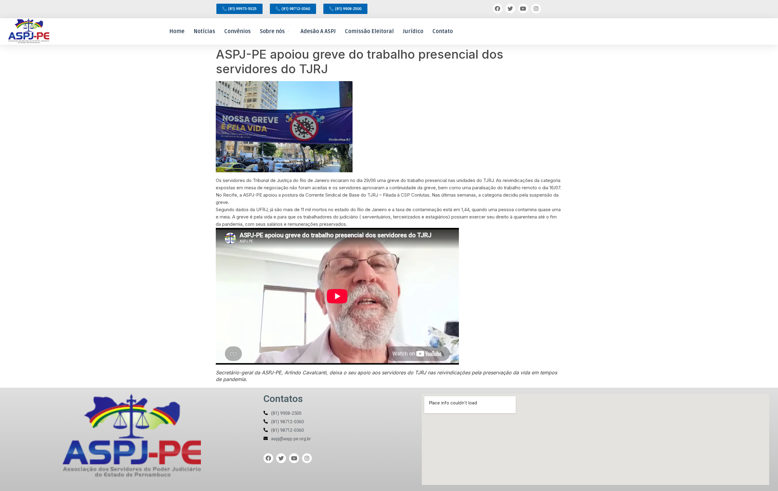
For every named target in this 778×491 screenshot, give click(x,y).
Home (176, 31)
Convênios (237, 31)
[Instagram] (536, 8)
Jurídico (413, 31)
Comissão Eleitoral (369, 31)
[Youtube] (523, 8)
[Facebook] (497, 8)
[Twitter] (510, 8)
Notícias (204, 31)
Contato (442, 31)
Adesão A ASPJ (318, 31)
